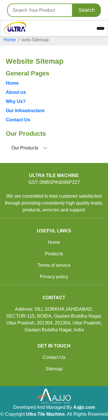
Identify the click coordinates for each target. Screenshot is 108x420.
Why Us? (16, 101)
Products (54, 253)
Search (86, 10)
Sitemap (54, 368)
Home (9, 39)
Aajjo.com (84, 407)
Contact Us (18, 119)
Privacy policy (54, 276)
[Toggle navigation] (100, 28)
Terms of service (54, 265)
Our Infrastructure (25, 110)
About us (16, 92)
